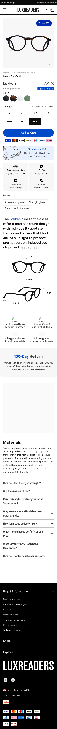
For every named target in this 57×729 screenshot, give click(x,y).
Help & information (15, 591)
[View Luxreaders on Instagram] (5, 680)
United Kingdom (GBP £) (19, 689)
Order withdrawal (11, 630)
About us (7, 609)
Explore (8, 652)
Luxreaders (15, 695)
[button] (45, 9)
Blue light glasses (38, 202)
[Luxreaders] (28, 10)
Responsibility (10, 614)
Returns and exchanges (15, 604)
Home (6, 72)
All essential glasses (22, 72)
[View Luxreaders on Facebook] (12, 680)
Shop (6, 640)
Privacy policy (10, 624)
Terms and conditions (14, 619)
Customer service (12, 599)
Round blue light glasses (17, 208)
